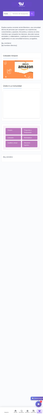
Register (26, 9)
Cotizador (11, 137)
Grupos (10, 130)
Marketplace (28, 137)
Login (19, 9)
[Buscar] (32, 13)
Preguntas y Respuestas (28, 131)
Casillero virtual (12, 143)
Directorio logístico (27, 144)
